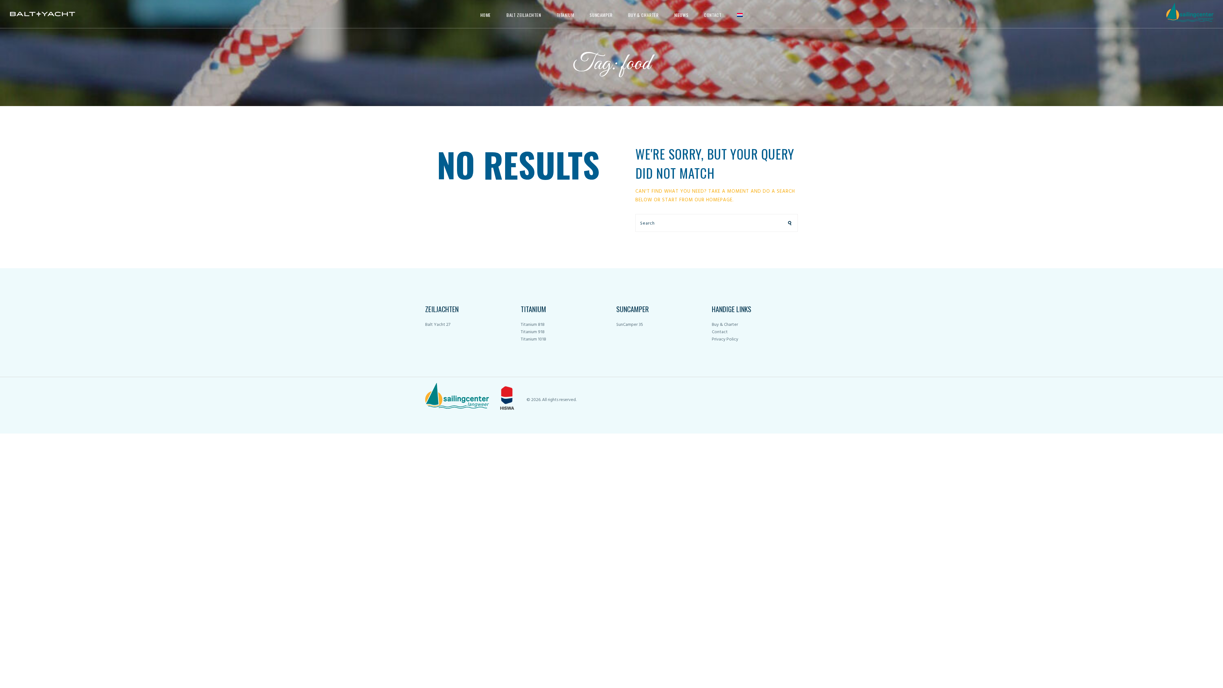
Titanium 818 (533, 324)
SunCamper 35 (629, 324)
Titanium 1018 (533, 339)
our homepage (714, 200)
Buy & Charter (725, 324)
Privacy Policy (725, 339)
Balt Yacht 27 (437, 324)
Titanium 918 (533, 332)
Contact (720, 332)
